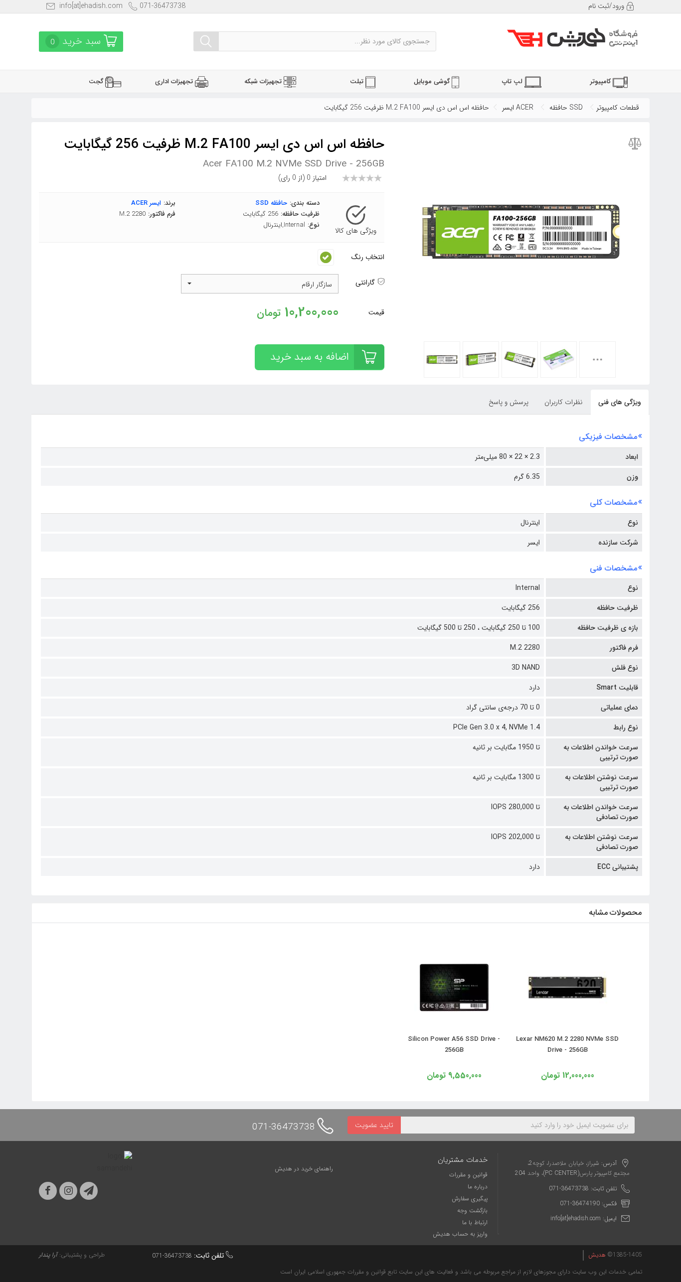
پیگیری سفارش (470, 1198)
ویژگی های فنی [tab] (619, 402)
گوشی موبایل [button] (433, 81)
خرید (309, 357)
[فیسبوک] (48, 1191)
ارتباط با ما (475, 1222)
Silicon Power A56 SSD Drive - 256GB (454, 1044)
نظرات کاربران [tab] (563, 402)
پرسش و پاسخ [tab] (508, 402)
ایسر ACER (517, 107)
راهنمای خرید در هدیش (304, 1168)
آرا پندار (48, 1255)
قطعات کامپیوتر (617, 107)
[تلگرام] (89, 1191)
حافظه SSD (566, 107)
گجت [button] (97, 81)
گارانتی (366, 282)
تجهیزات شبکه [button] (264, 81)
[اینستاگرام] (68, 1191)
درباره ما (478, 1186)
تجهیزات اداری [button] (175, 81)
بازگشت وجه (472, 1210)
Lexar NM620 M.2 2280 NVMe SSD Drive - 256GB (567, 1044)
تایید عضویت (374, 1125)
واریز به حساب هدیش (460, 1234)
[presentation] (564, 402)
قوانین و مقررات (468, 1174)
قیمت (376, 312)
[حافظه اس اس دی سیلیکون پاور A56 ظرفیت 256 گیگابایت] (454, 1020)
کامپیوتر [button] (601, 81)
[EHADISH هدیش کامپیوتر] (572, 36)
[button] (260, 283)
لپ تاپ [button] (513, 81)
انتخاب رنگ (367, 257)
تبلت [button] (357, 81)
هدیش (597, 1255)
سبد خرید (77, 41)
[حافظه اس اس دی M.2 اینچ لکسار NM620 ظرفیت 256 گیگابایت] (567, 1020)
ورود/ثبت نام (607, 5)
